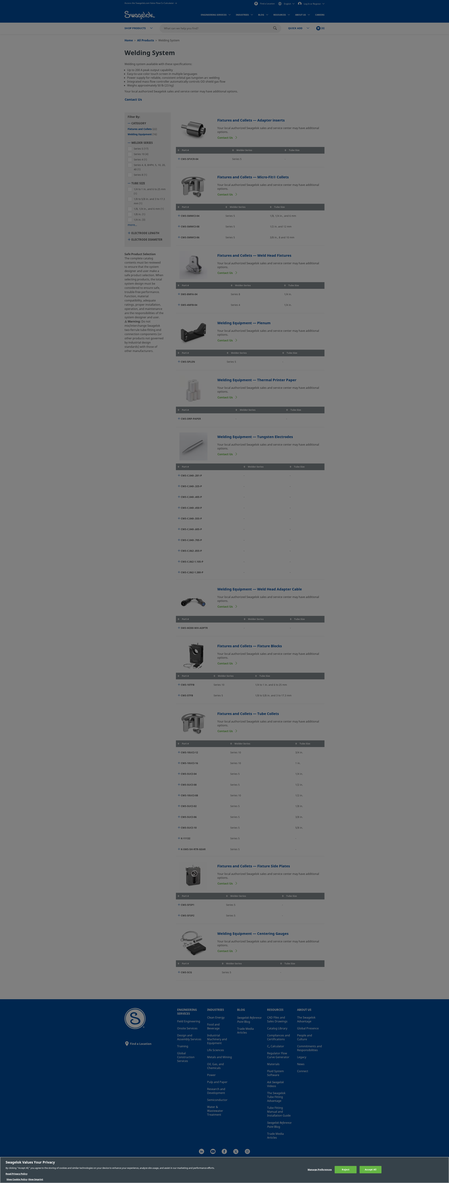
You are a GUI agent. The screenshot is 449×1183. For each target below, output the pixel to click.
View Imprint (35, 1179)
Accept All (370, 1169)
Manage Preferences (320, 1169)
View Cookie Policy (16, 1179)
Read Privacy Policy (16, 1173)
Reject (345, 1169)
